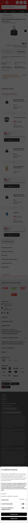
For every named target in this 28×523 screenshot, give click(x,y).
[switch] (22, 504)
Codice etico (9, 496)
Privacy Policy (3, 496)
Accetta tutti (14, 514)
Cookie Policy (3, 493)
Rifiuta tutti (14, 518)
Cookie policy (15, 496)
